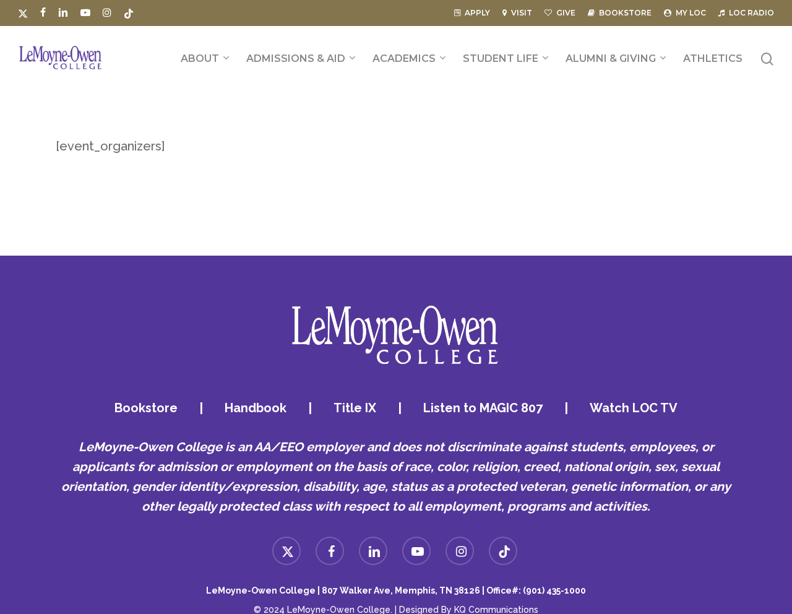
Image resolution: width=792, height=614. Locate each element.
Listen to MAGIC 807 (483, 407)
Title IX (355, 407)
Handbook (255, 407)
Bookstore (146, 407)
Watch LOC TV (634, 407)
